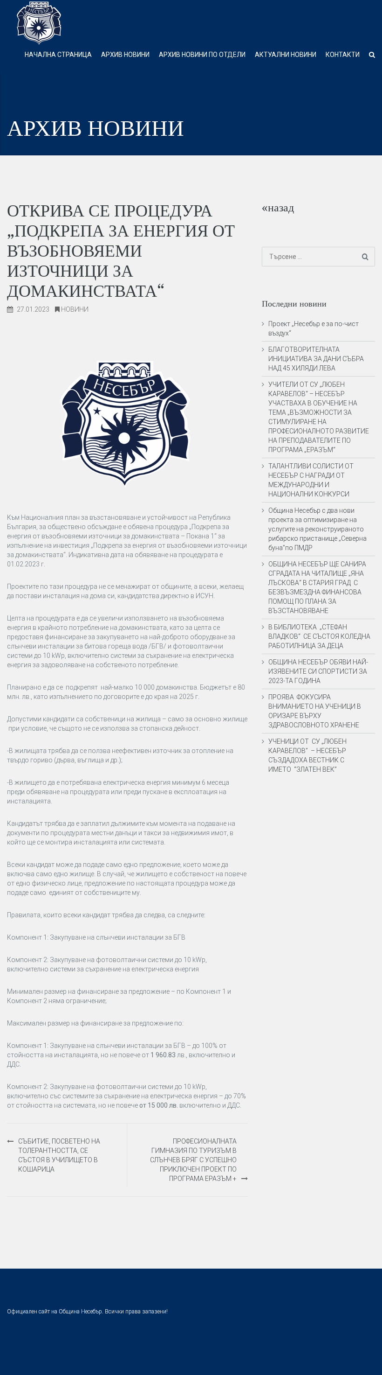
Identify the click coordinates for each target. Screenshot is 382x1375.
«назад (278, 207)
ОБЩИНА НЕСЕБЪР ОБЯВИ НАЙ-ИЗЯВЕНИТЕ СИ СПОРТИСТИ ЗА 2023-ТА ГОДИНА (318, 671)
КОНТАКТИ (343, 54)
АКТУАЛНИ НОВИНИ (285, 54)
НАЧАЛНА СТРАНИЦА (58, 54)
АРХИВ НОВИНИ (125, 54)
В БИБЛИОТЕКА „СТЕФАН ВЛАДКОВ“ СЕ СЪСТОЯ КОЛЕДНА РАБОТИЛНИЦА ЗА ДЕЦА (319, 636)
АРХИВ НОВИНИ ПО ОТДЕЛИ (202, 54)
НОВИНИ (75, 309)
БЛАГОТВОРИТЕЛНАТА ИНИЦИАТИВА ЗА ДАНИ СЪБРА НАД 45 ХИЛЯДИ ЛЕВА (316, 359)
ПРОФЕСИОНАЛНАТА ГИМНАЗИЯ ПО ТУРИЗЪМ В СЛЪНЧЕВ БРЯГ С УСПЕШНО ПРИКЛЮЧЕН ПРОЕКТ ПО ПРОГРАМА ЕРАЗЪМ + (193, 1160)
